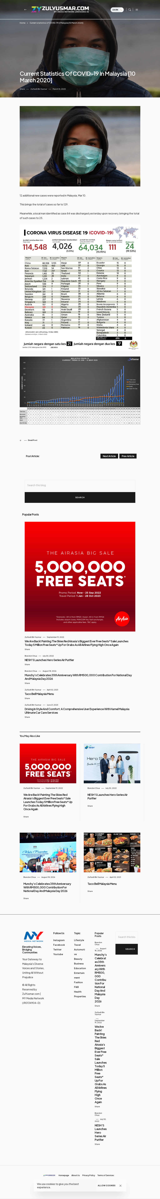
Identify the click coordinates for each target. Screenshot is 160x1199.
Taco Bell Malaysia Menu (39, 694)
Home (22, 23)
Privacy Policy (88, 1175)
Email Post (32, 440)
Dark (115, 10)
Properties (80, 996)
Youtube (58, 954)
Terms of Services (105, 1175)
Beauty (78, 958)
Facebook (59, 944)
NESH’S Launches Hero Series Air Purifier (49, 660)
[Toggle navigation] (136, 9)
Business (79, 963)
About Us (75, 1175)
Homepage (64, 1175)
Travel (77, 944)
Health (77, 991)
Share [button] (22, 89)
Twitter (57, 949)
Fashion (78, 982)
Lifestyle (79, 940)
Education (80, 968)
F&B (76, 987)
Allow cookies (106, 1185)
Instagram (59, 940)
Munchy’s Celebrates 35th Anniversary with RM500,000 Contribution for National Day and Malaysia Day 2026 (47, 887)
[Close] (120, 1185)
